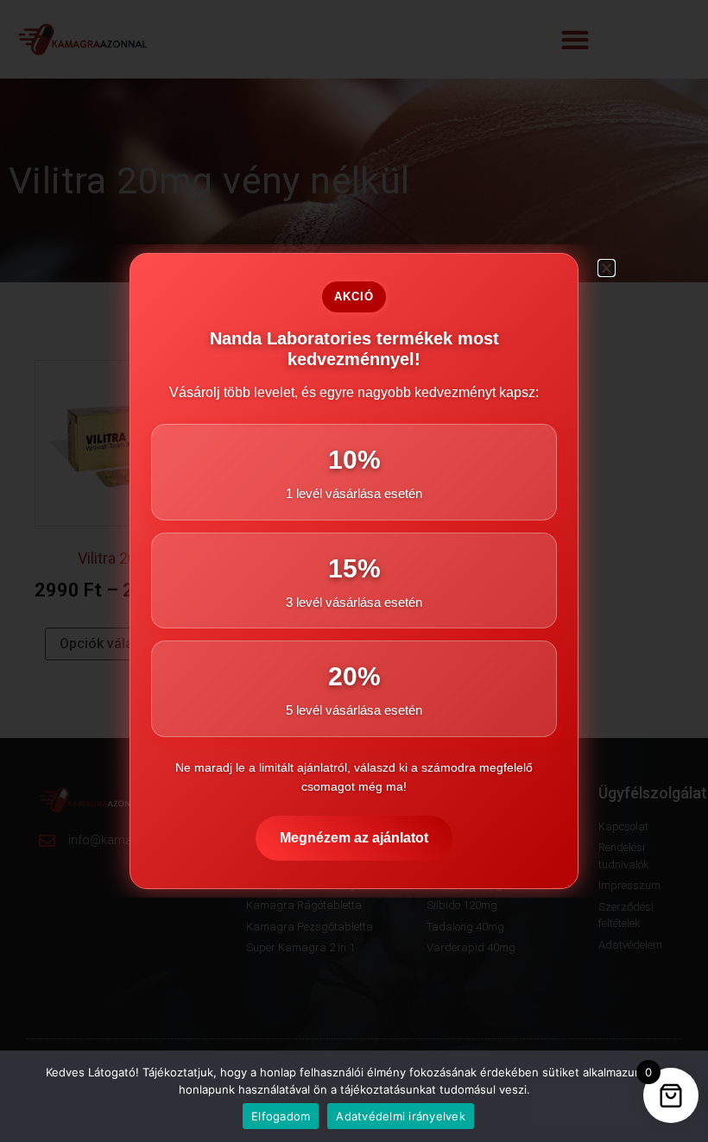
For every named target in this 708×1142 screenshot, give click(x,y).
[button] (606, 268)
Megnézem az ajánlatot (354, 837)
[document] (354, 571)
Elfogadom (280, 1116)
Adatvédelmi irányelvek (400, 1116)
